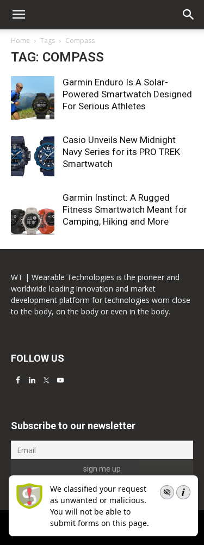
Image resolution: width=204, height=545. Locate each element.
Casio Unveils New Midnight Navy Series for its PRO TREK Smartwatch (121, 151)
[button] (189, 14)
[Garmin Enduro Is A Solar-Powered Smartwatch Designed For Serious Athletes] (32, 98)
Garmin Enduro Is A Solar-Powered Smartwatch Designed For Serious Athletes (127, 94)
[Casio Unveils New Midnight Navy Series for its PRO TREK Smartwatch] (32, 155)
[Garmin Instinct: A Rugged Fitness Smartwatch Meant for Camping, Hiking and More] (32, 213)
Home (20, 40)
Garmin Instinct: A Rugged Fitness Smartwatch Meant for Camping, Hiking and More (125, 209)
